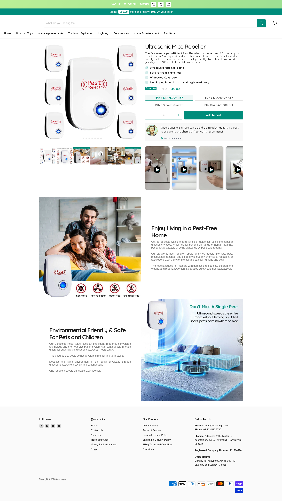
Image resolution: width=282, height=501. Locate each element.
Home (7, 33)
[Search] (261, 23)
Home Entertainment (146, 33)
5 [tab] (92, 138)
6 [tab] (95, 138)
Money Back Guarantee (103, 444)
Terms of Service (152, 430)
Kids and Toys (24, 33)
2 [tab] (83, 138)
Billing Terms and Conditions (158, 444)
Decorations (121, 33)
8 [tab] (101, 138)
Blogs (94, 449)
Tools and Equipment (81, 33)
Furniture (169, 33)
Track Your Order (100, 439)
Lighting (103, 33)
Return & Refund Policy (155, 435)
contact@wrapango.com (215, 425)
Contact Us (97, 430)
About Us (96, 435)
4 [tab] (89, 138)
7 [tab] (98, 138)
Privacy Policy (150, 425)
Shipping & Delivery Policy (157, 439)
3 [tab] (86, 138)
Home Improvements (50, 33)
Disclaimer (148, 449)
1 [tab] (80, 138)
